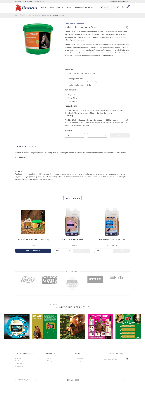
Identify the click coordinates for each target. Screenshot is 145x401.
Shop (23, 15)
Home (17, 15)
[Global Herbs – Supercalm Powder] (38, 39)
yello (128, 380)
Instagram (80, 361)
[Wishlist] (118, 7)
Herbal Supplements (33, 15)
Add (32, 250)
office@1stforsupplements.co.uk (120, 1)
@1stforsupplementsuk (72, 307)
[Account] (123, 7)
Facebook (80, 358)
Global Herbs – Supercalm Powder (53, 15)
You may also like (72, 198)
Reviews (33, 147)
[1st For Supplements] (26, 8)
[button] (102, 7)
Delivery (21, 147)
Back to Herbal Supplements (75, 23)
